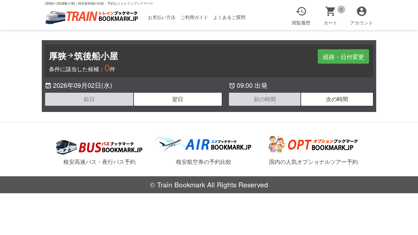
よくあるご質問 (229, 17)
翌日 (177, 99)
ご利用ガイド (194, 17)
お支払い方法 (161, 17)
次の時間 (337, 99)
